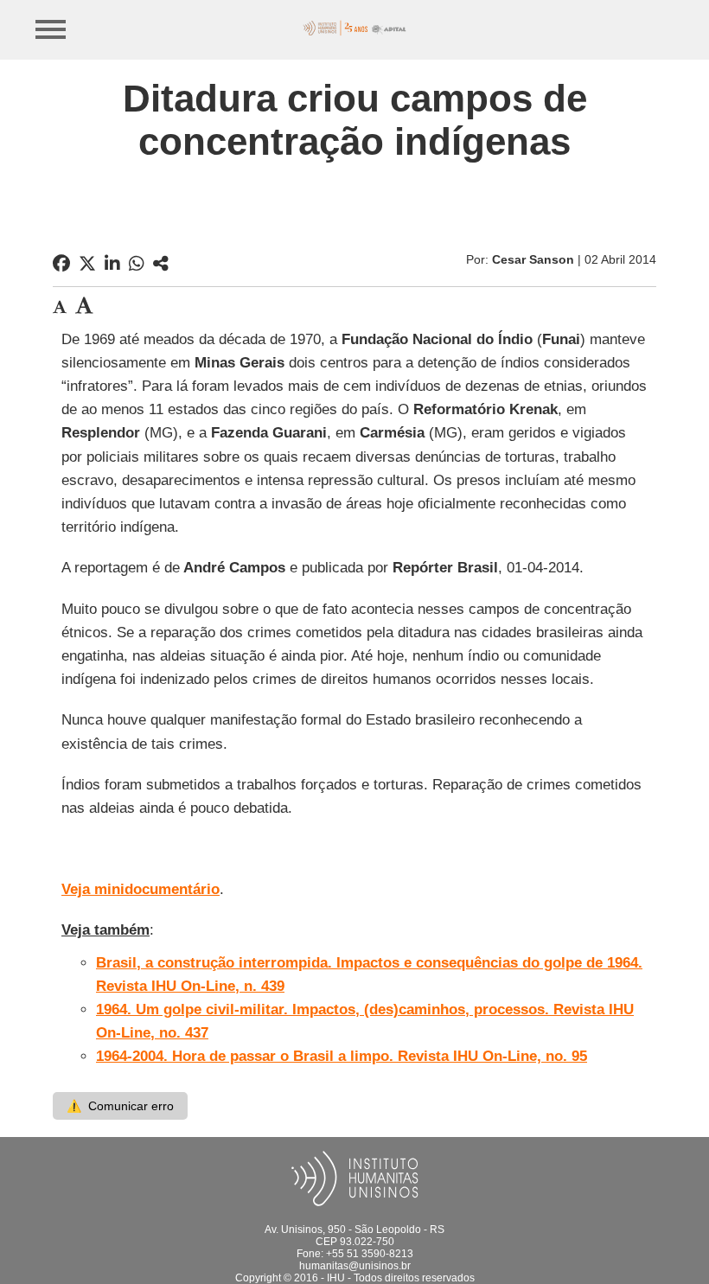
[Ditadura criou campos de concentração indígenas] (161, 263)
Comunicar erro (120, 1106)
